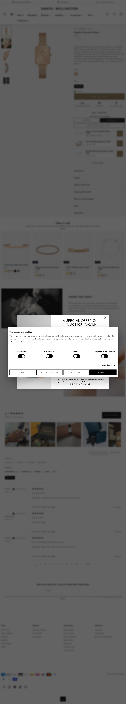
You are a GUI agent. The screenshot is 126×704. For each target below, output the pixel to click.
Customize (75, 372)
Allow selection (49, 372)
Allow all (103, 372)
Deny (22, 372)
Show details (107, 365)
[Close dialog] (105, 317)
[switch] (49, 356)
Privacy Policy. (87, 384)
